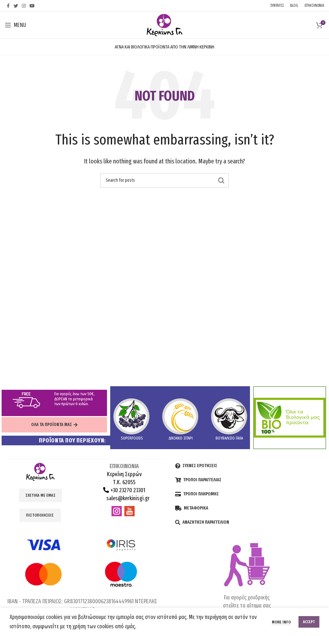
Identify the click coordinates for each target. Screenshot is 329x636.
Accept (309, 622)
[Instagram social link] (24, 6)
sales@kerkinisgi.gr (127, 498)
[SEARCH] (221, 180)
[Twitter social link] (16, 6)
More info (281, 622)
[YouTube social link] (32, 6)
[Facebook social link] (8, 6)
